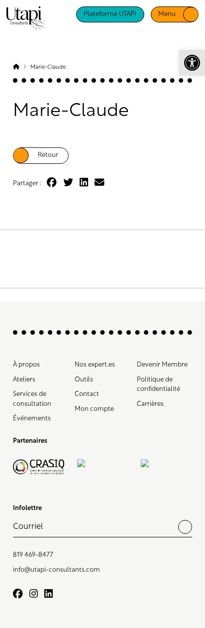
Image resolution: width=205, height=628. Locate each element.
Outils (84, 380)
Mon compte (94, 409)
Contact (87, 394)
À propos (26, 365)
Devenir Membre (162, 365)
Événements (32, 418)
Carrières (150, 404)
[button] (192, 63)
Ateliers (24, 380)
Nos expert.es (95, 365)
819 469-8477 (33, 555)
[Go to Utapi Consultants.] (16, 67)
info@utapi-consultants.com (56, 570)
